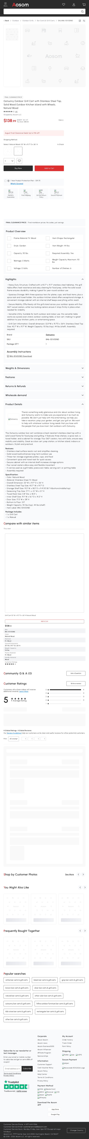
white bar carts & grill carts (16, 980)
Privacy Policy (9, 1075)
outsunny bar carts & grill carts (17, 1004)
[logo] (20, 4)
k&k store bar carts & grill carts (18, 1011)
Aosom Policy (43, 1071)
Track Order (67, 1043)
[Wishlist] (63, 4)
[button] (45, 279)
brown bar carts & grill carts (16, 988)
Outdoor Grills (28, 21)
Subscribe (27, 1068)
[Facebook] (5, 1045)
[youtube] (15, 1045)
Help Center (42, 1074)
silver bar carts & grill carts (45, 988)
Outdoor (15, 21)
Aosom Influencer (44, 1050)
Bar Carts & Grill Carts (46, 21)
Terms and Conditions (12, 1073)
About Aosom (43, 1040)
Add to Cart (49, 168)
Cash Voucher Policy (45, 1068)
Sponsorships (43, 1056)
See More (69, 874)
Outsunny (50, 335)
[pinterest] (21, 1045)
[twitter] (26, 1045)
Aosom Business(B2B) (46, 1046)
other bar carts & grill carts (16, 1019)
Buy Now (18, 168)
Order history (67, 1040)
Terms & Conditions (45, 1077)
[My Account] (73, 4)
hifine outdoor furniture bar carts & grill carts (55, 1004)
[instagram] (10, 1045)
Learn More (23, 691)
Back (7, 21)
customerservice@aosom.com (35, 1127)
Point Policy (66, 1046)
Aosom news (42, 1043)
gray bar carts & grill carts (72, 980)
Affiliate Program (44, 1053)
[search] (82, 11)
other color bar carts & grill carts (48, 996)
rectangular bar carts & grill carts (50, 1011)
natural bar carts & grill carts (17, 996)
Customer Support (45, 1064)
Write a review (76, 684)
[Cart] (84, 4)
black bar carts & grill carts (45, 980)
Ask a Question (76, 673)
